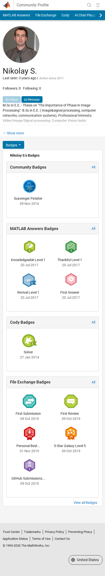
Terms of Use (41, 539)
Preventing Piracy (80, 532)
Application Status (15, 539)
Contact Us (62, 539)
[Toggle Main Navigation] (98, 5)
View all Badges (85, 503)
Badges (12, 145)
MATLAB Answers (16, 15)
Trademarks (32, 532)
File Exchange (45, 15)
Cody (65, 15)
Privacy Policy (54, 532)
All (93, 167)
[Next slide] (96, 15)
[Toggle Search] (89, 5)
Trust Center (11, 532)
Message (33, 99)
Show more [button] (15, 133)
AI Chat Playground (89, 15)
